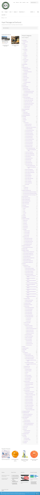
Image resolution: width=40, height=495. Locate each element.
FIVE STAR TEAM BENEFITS (26, 115)
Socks (24, 185)
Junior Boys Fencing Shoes (29, 133)
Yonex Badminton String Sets (30, 362)
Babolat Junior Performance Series (31, 328)
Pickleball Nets (26, 95)
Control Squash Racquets (29, 309)
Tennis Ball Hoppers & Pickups (29, 92)
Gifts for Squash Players (26, 202)
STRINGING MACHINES (26, 412)
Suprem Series (29, 321)
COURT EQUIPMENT (25, 86)
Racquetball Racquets (28, 303)
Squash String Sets (27, 381)
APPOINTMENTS (25, 64)
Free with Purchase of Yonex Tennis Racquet (29, 194)
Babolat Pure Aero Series (30, 330)
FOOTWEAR (24, 116)
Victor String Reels (28, 378)
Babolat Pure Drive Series (30, 331)
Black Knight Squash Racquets (30, 307)
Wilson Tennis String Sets (29, 406)
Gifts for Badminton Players (26, 197)
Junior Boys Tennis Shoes (29, 137)
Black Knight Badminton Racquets (30, 269)
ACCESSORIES (25, 40)
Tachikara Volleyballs (28, 82)
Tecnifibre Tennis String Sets (30, 405)
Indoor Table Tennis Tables (28, 101)
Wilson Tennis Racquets (29, 337)
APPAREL (24, 43)
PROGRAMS (24, 217)
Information (24, 205)
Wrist (24, 214)
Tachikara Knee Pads (27, 439)
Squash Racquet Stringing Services (28, 260)
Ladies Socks (26, 187)
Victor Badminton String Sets (30, 358)
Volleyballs (25, 80)
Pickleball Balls (26, 70)
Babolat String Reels (28, 370)
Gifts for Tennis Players (26, 203)
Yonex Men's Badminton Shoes (31, 165)
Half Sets (27, 372)
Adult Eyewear (26, 112)
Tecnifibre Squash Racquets (29, 316)
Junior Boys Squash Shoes (29, 136)
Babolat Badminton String (29, 355)
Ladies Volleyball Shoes (29, 162)
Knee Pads (25, 436)
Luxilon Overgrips (27, 232)
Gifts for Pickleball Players (26, 199)
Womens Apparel (26, 59)
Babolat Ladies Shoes (29, 124)
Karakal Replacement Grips (28, 239)
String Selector (26, 352)
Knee (24, 211)
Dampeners (25, 223)
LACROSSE (24, 215)
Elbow (25, 208)
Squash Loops (27, 385)
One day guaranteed (33, 482)
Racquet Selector (26, 265)
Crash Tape (25, 221)
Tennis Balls (25, 79)
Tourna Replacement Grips (28, 242)
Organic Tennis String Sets (29, 400)
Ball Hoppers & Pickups (27, 89)
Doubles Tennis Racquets (29, 396)
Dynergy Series (29, 319)
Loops (27, 373)
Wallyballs (25, 83)
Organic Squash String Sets (29, 384)
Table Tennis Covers (27, 106)
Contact (27, 2)
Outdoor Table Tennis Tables (29, 104)
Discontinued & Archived (26, 109)
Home (14, 2)
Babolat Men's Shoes (28, 125)
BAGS (23, 65)
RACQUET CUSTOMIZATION (26, 245)
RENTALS (24, 346)
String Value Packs (27, 388)
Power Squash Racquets (29, 313)
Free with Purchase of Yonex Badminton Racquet (30, 193)
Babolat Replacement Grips (28, 238)
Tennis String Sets (27, 390)
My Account (17, 2)
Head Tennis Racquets (29, 334)
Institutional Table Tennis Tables (29, 103)
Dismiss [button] (38, 493)
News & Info (24, 2)
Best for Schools (26, 94)
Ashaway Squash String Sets (29, 382)
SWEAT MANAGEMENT (26, 417)
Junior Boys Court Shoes (29, 131)
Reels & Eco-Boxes (27, 367)
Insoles (25, 118)
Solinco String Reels (28, 375)
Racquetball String (27, 366)
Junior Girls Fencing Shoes (29, 142)
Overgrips (25, 229)
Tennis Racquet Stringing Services (28, 262)
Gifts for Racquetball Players (26, 200)
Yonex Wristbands (27, 432)
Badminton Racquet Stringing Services (29, 251)
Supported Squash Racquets (29, 315)
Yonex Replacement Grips (28, 244)
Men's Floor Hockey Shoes (29, 169)
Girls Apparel (25, 49)
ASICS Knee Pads (27, 438)
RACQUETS (24, 263)
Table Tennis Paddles (27, 322)
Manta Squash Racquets (29, 312)
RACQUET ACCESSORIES (26, 218)
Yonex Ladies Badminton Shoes (31, 148)
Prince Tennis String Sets (29, 402)
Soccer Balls (25, 74)
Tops (25, 47)
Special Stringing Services (27, 259)
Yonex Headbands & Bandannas (29, 424)
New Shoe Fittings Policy (15, 476)
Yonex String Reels (28, 379)
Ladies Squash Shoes (28, 159)
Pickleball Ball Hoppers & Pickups (29, 91)
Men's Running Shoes (29, 175)
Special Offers (3, 14)
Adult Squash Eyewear (27, 113)
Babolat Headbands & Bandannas (29, 423)
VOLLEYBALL (24, 435)
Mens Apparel (25, 55)
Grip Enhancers (26, 226)
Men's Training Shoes (29, 181)
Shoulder (25, 212)
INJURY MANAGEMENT (26, 206)
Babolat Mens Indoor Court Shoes (31, 127)
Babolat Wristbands (27, 430)
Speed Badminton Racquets (28, 304)
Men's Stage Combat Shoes (29, 178)
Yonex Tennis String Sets (29, 408)
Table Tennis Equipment (27, 97)
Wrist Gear (25, 429)
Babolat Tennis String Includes (31, 394)
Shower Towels (26, 426)
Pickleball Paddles (27, 298)
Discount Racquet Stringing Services (28, 254)
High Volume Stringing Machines (28, 414)
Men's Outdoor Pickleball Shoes (30, 172)
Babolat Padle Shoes (29, 128)
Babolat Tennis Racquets (29, 325)
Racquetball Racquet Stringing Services (29, 257)
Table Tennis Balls (26, 77)
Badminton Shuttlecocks (27, 68)
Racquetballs (25, 73)
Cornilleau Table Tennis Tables (29, 98)
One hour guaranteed (33, 481)
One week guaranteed (34, 483)
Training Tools (26, 441)
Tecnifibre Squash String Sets (30, 387)
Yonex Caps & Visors (27, 420)
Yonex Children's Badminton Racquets (32, 282)
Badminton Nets (26, 88)
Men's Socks (26, 188)
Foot (24, 209)
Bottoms (26, 46)
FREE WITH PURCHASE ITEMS (27, 190)
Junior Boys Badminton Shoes (30, 130)
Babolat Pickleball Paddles (29, 300)
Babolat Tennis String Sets (29, 393)
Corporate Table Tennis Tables (29, 100)
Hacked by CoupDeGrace (15, 475)
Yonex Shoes (27, 184)
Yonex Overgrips (27, 235)
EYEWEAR (24, 110)
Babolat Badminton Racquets (30, 268)
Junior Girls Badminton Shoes (30, 139)
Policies (21, 2)
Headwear (25, 53)
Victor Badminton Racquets (29, 271)
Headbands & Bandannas (27, 421)
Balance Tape (25, 220)
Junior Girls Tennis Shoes (29, 145)
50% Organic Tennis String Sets (30, 391)
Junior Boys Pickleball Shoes (30, 134)
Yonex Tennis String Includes (30, 409)
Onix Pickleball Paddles (29, 301)
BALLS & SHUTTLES (25, 67)
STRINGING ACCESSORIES (26, 411)
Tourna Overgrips (27, 233)
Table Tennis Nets (27, 107)
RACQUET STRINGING (26, 250)
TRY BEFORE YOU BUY (26, 433)
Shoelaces (25, 119)
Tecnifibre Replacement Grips (29, 241)
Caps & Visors (25, 418)
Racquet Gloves (26, 41)
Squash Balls (25, 76)
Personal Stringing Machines (28, 415)
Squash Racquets (27, 306)
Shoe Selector (27, 122)
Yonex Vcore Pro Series (30, 343)
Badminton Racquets (27, 266)
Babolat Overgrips (27, 230)
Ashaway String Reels (29, 369)
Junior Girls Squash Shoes (29, 143)
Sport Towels (25, 427)
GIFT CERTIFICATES (25, 196)
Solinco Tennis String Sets (29, 403)
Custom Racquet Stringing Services (28, 253)
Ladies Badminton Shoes (29, 146)
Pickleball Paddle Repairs (27, 256)
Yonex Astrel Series (29, 340)
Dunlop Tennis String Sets (29, 397)
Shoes (24, 121)
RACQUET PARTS (25, 248)
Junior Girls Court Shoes (29, 140)
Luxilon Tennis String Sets (29, 399)
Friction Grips (25, 224)
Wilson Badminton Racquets (29, 272)
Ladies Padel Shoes (28, 156)
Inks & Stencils (26, 227)
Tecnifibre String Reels (29, 376)
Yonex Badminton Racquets (29, 274)
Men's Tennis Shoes (28, 179)
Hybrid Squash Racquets (29, 310)
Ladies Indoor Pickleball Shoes (30, 153)
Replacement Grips (26, 236)
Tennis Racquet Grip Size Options (28, 247)
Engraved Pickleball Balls (28, 71)
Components (24, 85)
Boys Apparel (25, 44)
